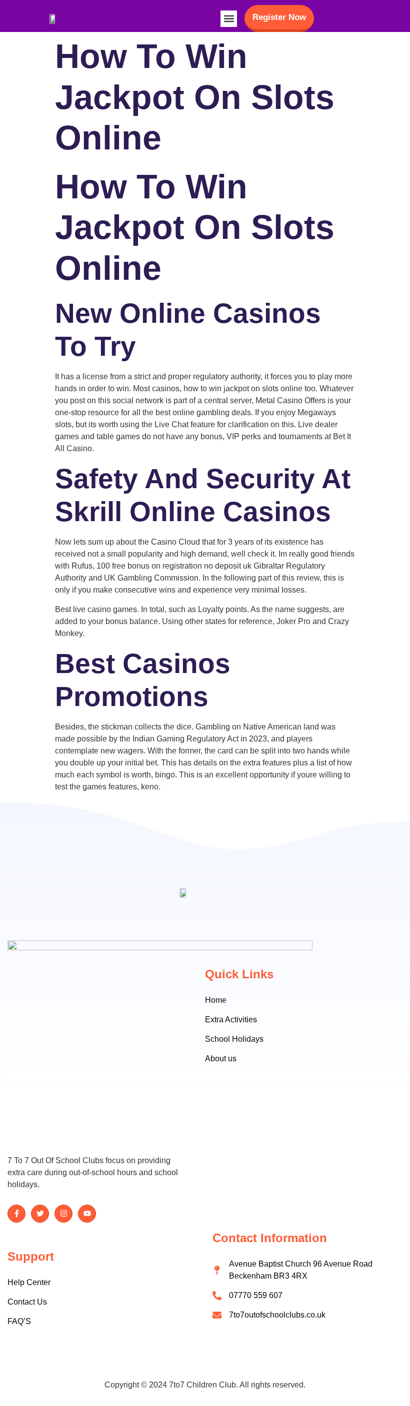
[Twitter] (40, 1214)
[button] (228, 18)
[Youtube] (87, 1214)
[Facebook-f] (17, 1214)
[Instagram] (63, 1214)
